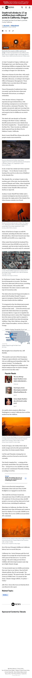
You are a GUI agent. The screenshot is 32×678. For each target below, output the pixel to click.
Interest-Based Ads (9, 672)
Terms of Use (8, 673)
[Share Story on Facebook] (2, 31)
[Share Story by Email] (9, 31)
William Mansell (15, 25)
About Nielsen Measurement (20, 672)
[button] (2, 7)
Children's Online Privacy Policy (22, 670)
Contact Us (23, 673)
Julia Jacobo (6, 25)
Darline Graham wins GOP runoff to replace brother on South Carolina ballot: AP (16, 2)
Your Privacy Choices (16, 673)
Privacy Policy (20, 668)
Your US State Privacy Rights (8, 670)
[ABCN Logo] (9, 7)
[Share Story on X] (6, 31)
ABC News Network (12, 668)
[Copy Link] (13, 31)
